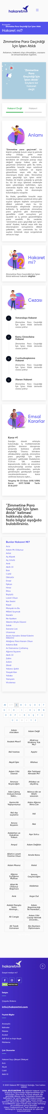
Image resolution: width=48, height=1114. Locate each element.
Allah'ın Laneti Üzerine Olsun (14, 855)
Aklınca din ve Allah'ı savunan (34, 794)
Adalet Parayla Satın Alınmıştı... (14, 907)
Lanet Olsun (12, 598)
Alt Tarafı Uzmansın (14, 927)
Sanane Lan (12, 629)
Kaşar (8, 605)
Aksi (34, 824)
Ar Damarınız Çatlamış (17, 648)
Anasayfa (6, 25)
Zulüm (9, 662)
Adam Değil (34, 731)
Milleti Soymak (13, 612)
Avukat (5, 1035)
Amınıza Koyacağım (14, 783)
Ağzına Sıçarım (13, 652)
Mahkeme (6, 1042)
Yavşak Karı (11, 672)
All (5, 705)
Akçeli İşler (14, 762)
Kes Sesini (10, 601)
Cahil (8, 574)
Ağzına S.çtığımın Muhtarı (14, 876)
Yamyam (10, 679)
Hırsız (8, 588)
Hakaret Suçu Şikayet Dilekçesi (15, 1059)
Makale (5, 1031)
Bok (8, 571)
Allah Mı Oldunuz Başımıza (14, 887)
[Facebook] (4, 980)
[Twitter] (19, 980)
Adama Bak (11, 645)
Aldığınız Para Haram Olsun (19, 641)
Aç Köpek (10, 557)
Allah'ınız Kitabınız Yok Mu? (34, 742)
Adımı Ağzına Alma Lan (34, 803)
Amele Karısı (34, 855)
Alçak (4, 1067)
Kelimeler (6, 1028)
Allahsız (34, 762)
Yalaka (9, 676)
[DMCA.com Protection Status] (10, 985)
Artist (8, 553)
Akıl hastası (14, 752)
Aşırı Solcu (34, 834)
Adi (34, 814)
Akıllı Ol (9, 567)
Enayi (8, 581)
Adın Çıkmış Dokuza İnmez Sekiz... (14, 794)
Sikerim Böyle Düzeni (16, 622)
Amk (8, 564)
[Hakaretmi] (12, 964)
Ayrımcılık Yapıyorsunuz (14, 803)
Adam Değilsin (34, 845)
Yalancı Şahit (12, 669)
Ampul (14, 845)
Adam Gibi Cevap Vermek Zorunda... (34, 918)
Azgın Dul (34, 896)
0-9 (11, 705)
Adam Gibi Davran (14, 773)
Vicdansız (10, 683)
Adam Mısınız (14, 865)
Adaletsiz (34, 886)
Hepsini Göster (24, 935)
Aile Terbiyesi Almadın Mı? (34, 773)
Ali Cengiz (14, 917)
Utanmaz (10, 632)
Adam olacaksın (14, 731)
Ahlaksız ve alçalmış (34, 783)
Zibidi (8, 665)
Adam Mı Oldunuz (14, 550)
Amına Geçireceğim (34, 876)
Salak (8, 626)
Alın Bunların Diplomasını (34, 927)
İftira (8, 591)
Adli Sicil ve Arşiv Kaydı (11, 1039)
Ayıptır (34, 752)
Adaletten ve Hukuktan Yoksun (14, 835)
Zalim (8, 659)
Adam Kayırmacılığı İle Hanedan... (34, 907)
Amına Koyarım (14, 824)
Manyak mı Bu (13, 608)
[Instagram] (12, 980)
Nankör (9, 615)
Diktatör (10, 577)
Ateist (34, 865)
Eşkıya (9, 584)
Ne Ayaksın (11, 619)
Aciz (8, 547)
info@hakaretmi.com (15, 1007)
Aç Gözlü (10, 560)
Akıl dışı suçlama (14, 814)
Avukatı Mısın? (14, 742)
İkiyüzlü (9, 595)
